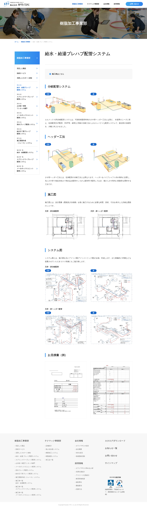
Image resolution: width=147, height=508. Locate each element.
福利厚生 (79, 482)
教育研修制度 (80, 479)
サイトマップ (111, 463)
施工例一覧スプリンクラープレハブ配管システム (28, 488)
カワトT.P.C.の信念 (82, 446)
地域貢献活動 (80, 456)
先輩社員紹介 (80, 472)
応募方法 (79, 489)
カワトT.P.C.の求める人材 (84, 468)
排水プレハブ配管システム (26, 123)
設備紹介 (49, 446)
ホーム (17, 42)
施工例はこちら (58, 74)
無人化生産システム (52, 449)
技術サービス (21, 73)
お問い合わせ (111, 456)
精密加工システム (52, 453)
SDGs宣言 (79, 453)
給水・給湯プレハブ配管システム (23, 87)
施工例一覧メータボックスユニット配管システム (28, 494)
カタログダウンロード (115, 441)
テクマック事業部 (93, 4)
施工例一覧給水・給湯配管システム (24, 482)
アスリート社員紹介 (82, 475)
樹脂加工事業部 (77, 4)
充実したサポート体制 (24, 78)
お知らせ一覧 (111, 448)
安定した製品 (21, 68)
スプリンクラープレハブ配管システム (25, 97)
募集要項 (79, 485)
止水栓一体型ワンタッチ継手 (22, 106)
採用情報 (117, 4)
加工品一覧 (49, 460)
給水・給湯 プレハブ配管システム (27, 456)
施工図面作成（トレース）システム (24, 141)
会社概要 (79, 449)
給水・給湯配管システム (25, 151)
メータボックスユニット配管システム (25, 115)
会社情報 (106, 4)
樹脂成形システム (52, 456)
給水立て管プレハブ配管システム (23, 131)
